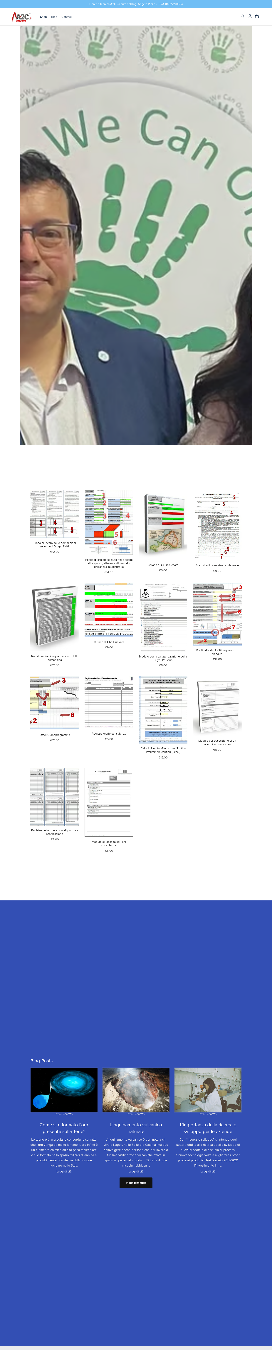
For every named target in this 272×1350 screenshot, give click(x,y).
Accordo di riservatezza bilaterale (217, 565)
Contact (66, 17)
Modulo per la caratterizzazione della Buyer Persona (163, 658)
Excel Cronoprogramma (55, 735)
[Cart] (258, 16)
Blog (54, 17)
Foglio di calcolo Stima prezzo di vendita (217, 652)
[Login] (250, 16)
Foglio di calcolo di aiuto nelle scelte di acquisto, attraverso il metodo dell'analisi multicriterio (109, 563)
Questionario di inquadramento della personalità (54, 658)
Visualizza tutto (136, 1183)
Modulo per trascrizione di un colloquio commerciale (217, 742)
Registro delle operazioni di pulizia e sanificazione (54, 832)
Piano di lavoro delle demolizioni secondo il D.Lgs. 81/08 (55, 544)
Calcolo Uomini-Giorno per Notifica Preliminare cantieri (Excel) (163, 750)
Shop (43, 17)
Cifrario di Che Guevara (109, 642)
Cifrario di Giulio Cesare (163, 565)
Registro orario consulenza (109, 734)
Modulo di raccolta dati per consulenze (109, 843)
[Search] (242, 16)
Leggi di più (64, 1171)
